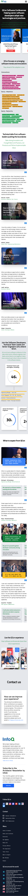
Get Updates (6, 839)
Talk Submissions (10, 821)
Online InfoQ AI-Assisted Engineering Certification (15, 883)
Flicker (22, 804)
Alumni (4, 860)
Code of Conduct (7, 830)
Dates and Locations (8, 833)
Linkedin (19, 804)
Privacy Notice (6, 845)
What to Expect (6, 854)
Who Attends (6, 857)
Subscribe (8, 785)
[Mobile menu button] (26, 2)
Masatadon (13, 804)
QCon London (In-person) (12, 892)
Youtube (16, 804)
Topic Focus (6, 851)
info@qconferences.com (16, 720)
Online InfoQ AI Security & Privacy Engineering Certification (14, 872)
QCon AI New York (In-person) (13, 889)
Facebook (4, 804)
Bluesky (4, 806)
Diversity (5, 836)
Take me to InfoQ (8, 760)
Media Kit (5, 842)
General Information (11, 815)
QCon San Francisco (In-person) (13, 886)
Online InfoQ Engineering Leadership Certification (14, 879)
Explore (10, 50)
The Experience (6, 848)
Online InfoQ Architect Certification (14, 875)
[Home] (3, 2)
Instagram (10, 804)
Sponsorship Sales (10, 818)
